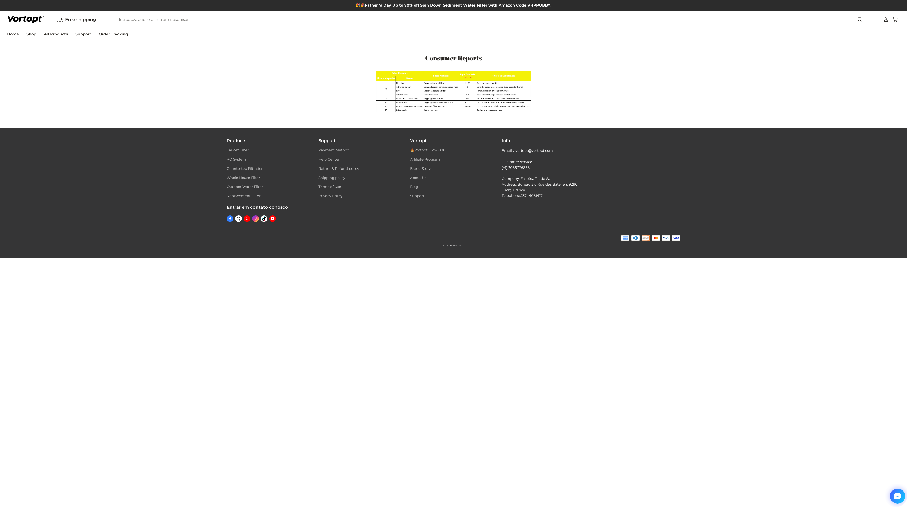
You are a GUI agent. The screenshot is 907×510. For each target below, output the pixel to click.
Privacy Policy (330, 196)
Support (83, 34)
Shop (31, 34)
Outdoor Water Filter (245, 187)
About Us (418, 178)
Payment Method (333, 150)
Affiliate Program (425, 159)
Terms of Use (329, 187)
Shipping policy (331, 178)
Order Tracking (113, 34)
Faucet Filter (238, 150)
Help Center (329, 159)
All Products (56, 34)
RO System (236, 159)
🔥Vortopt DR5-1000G (429, 150)
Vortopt (458, 245)
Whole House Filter (243, 178)
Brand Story (420, 168)
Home (13, 34)
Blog (414, 187)
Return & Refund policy (338, 168)
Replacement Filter (244, 196)
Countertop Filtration (245, 168)
